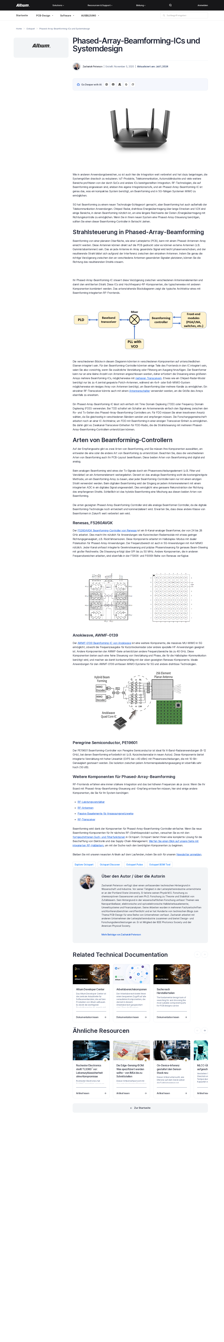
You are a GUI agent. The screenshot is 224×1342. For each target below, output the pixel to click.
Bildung (140, 5)
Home (19, 28)
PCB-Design (43, 15)
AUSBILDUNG (88, 15)
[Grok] (132, 84)
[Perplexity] (113, 84)
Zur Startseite (142, 1107)
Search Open (170, 5)
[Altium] (23, 5)
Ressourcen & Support (99, 5)
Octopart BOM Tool (159, 864)
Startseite (22, 15)
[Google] (126, 84)
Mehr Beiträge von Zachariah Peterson (121, 934)
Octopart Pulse (134, 864)
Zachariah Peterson (92, 66)
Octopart (30, 28)
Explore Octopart (84, 864)
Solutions (57, 5)
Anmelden (203, 5)
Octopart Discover (110, 864)
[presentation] (204, 1030)
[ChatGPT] (106, 84)
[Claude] (119, 84)
